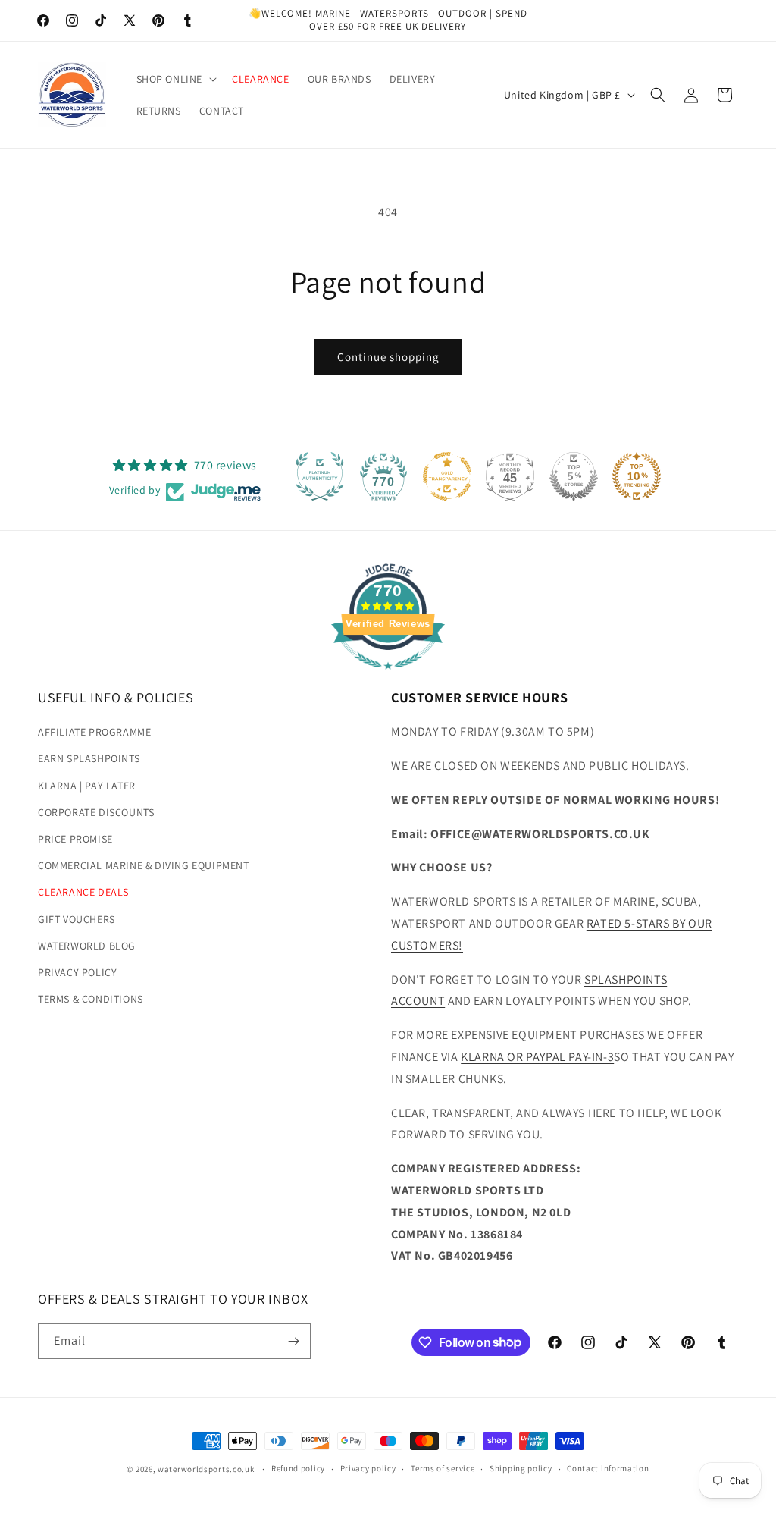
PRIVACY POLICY (77, 972)
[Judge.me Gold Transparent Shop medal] (447, 476)
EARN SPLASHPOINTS (88, 758)
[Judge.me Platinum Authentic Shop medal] (320, 476)
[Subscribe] (293, 1341)
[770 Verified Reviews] (388, 677)
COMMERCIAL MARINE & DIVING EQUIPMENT (143, 865)
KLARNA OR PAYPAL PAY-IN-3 (537, 1057)
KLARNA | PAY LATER (87, 786)
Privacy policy (368, 1468)
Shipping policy (521, 1468)
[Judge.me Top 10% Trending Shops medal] (636, 476)
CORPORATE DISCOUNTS (96, 812)
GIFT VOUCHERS (76, 919)
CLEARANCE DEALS (83, 892)
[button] (175, 79)
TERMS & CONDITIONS (90, 999)
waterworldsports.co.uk (206, 1469)
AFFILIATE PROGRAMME (94, 732)
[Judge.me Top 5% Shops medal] (573, 476)
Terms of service (442, 1468)
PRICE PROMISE (75, 839)
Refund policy (298, 1468)
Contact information (608, 1468)
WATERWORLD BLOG (87, 946)
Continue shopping (388, 357)
